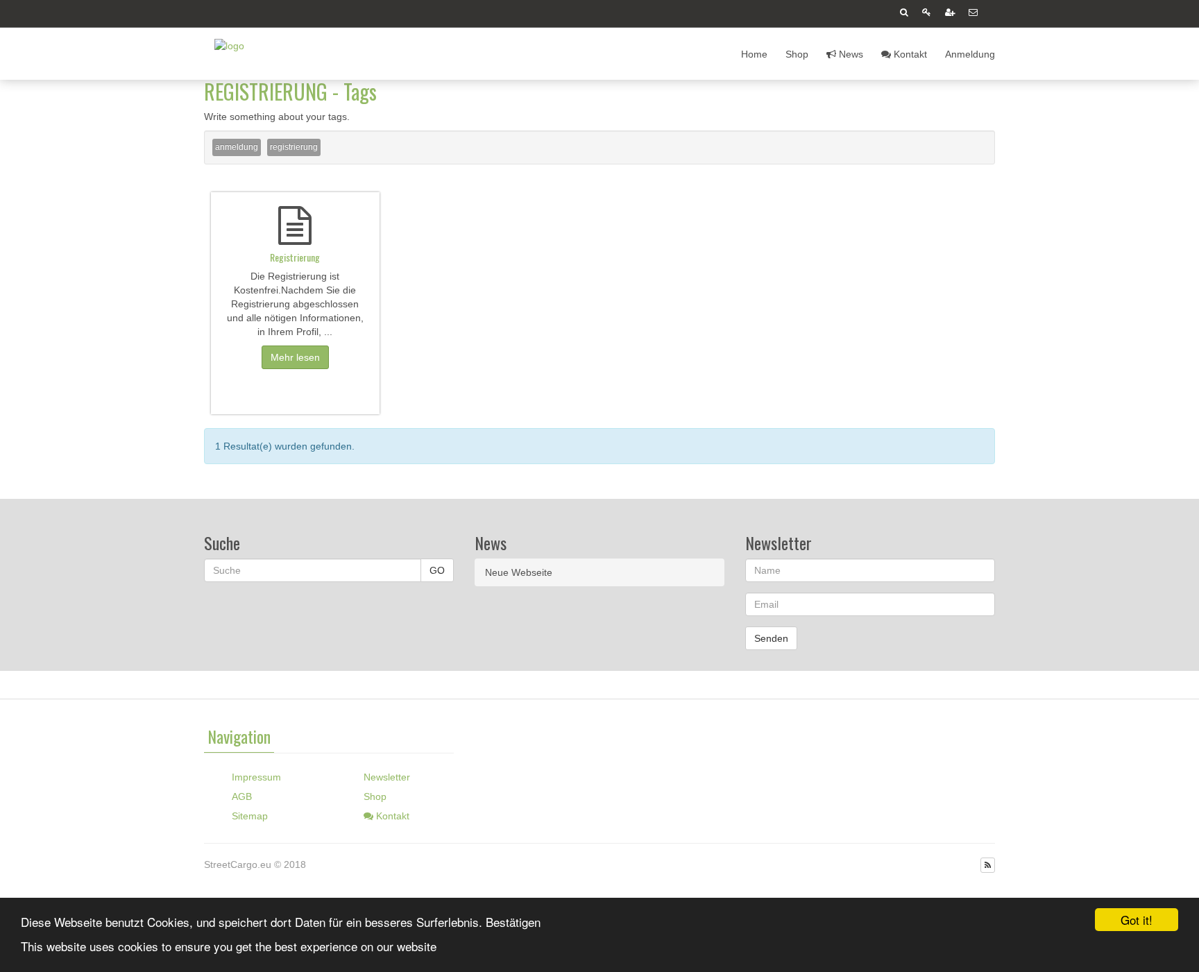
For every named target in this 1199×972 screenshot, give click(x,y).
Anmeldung (970, 54)
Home (754, 54)
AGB (242, 796)
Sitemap (250, 815)
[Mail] (973, 13)
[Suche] (904, 13)
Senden (771, 638)
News (849, 54)
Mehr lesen (295, 357)
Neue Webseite (518, 572)
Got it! (1137, 919)
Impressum (256, 777)
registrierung (294, 147)
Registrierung (295, 257)
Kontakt (909, 54)
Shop (796, 54)
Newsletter (387, 777)
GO (437, 570)
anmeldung (236, 147)
